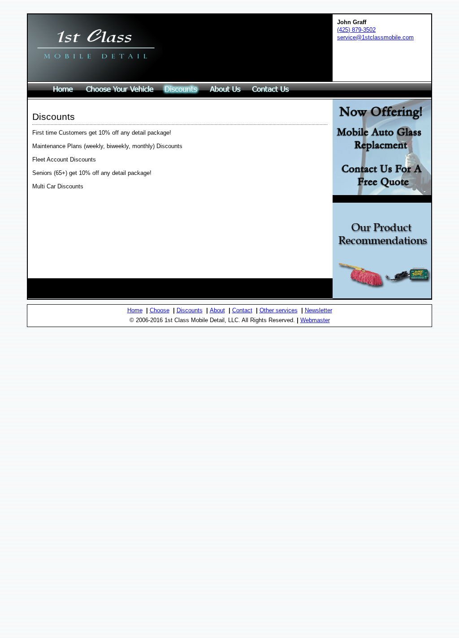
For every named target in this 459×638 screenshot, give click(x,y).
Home (135, 310)
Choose (159, 310)
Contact (242, 310)
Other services (279, 310)
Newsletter (318, 310)
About (217, 310)
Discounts (190, 310)
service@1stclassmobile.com (375, 37)
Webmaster (315, 320)
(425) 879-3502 (356, 29)
